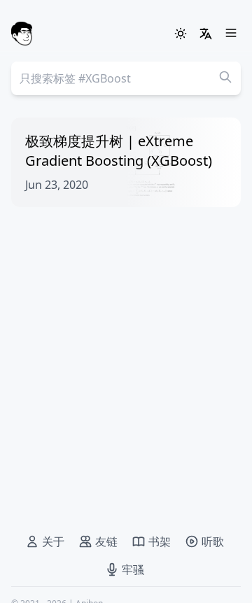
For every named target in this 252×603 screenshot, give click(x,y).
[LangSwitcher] (205, 33)
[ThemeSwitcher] (180, 33)
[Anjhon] (21, 33)
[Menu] (231, 33)
